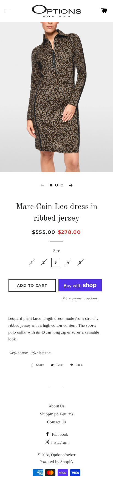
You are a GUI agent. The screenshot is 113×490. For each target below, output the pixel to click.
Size (56, 250)
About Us (56, 406)
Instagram (59, 442)
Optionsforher (63, 454)
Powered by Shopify (56, 461)
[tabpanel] (56, 96)
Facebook (59, 434)
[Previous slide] (42, 185)
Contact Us (56, 421)
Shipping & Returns (56, 414)
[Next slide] (71, 185)
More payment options (80, 298)
